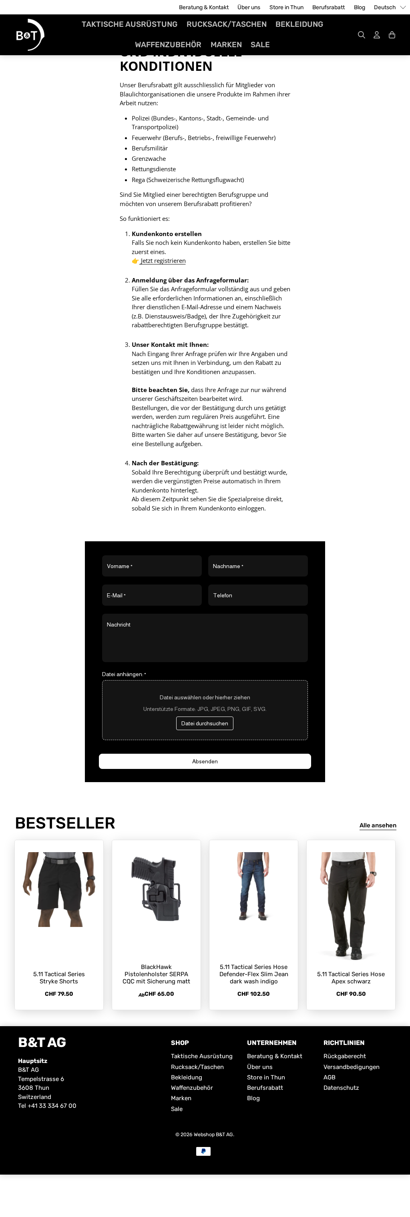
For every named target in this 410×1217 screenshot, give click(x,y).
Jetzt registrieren (162, 260)
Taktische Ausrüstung (129, 24)
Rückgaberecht (345, 1056)
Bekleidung (299, 24)
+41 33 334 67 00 (52, 1105)
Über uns (248, 7)
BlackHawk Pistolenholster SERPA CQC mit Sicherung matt (156, 974)
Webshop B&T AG (213, 1134)
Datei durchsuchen (204, 723)
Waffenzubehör (168, 44)
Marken (226, 44)
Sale (260, 44)
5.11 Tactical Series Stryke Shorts (59, 978)
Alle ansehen (378, 825)
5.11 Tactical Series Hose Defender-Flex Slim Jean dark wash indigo (253, 974)
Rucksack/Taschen (227, 24)
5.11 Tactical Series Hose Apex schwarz (351, 978)
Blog (359, 7)
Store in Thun (286, 7)
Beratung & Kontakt (204, 7)
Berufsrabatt (328, 7)
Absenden (205, 761)
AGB (330, 1077)
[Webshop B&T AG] (30, 35)
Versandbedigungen (352, 1067)
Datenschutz (341, 1087)
